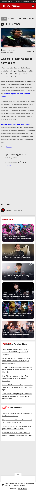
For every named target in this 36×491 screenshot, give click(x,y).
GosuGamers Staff (14, 210)
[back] (2, 24)
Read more (22, 489)
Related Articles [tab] (9, 219)
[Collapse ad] (18, 474)
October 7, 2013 (11, 165)
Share (29, 51)
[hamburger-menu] (4, 6)
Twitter (9, 147)
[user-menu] (33, 6)
